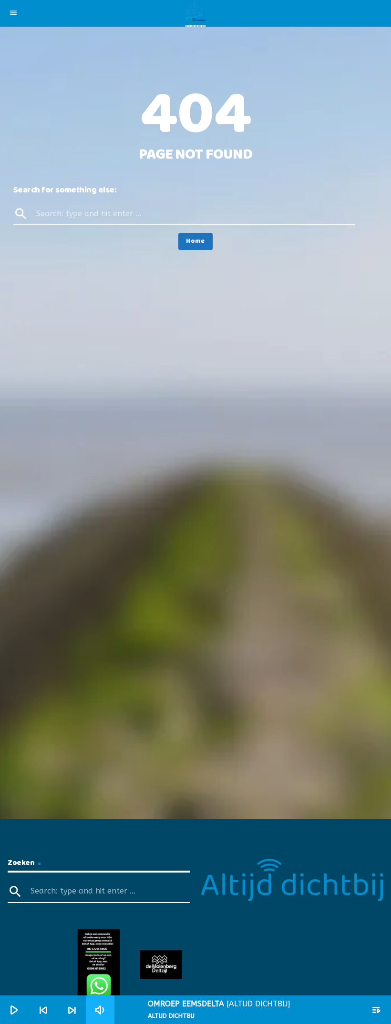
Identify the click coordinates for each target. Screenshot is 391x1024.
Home (195, 241)
